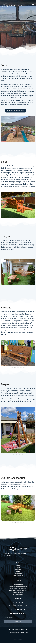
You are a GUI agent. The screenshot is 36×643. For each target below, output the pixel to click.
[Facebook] (14, 609)
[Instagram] (11, 609)
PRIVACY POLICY (18, 639)
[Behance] (21, 609)
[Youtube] (18, 609)
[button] (3, 129)
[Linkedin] (24, 609)
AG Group (25, 632)
